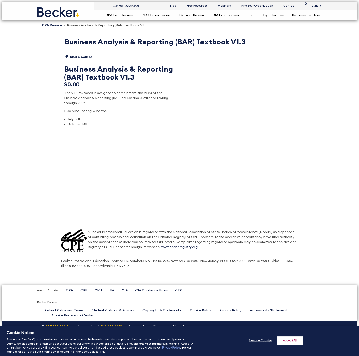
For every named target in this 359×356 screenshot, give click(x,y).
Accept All (290, 340)
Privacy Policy (230, 310)
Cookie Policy (200, 310)
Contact (289, 5)
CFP (178, 290)
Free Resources (197, 5)
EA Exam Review (191, 15)
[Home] (58, 10)
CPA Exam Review (119, 15)
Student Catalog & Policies (113, 310)
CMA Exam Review (156, 15)
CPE (251, 15)
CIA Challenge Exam (151, 290)
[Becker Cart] (304, 6)
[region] (179, 341)
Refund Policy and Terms (64, 310)
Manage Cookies (260, 340)
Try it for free (273, 15)
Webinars (224, 5)
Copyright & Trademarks (162, 310)
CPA (69, 290)
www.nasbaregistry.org (179, 247)
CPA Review (52, 25)
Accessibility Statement (268, 310)
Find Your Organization (257, 5)
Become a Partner (306, 15)
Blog (173, 5)
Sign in (316, 6)
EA (112, 290)
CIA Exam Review (225, 15)
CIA (125, 290)
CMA (99, 290)
